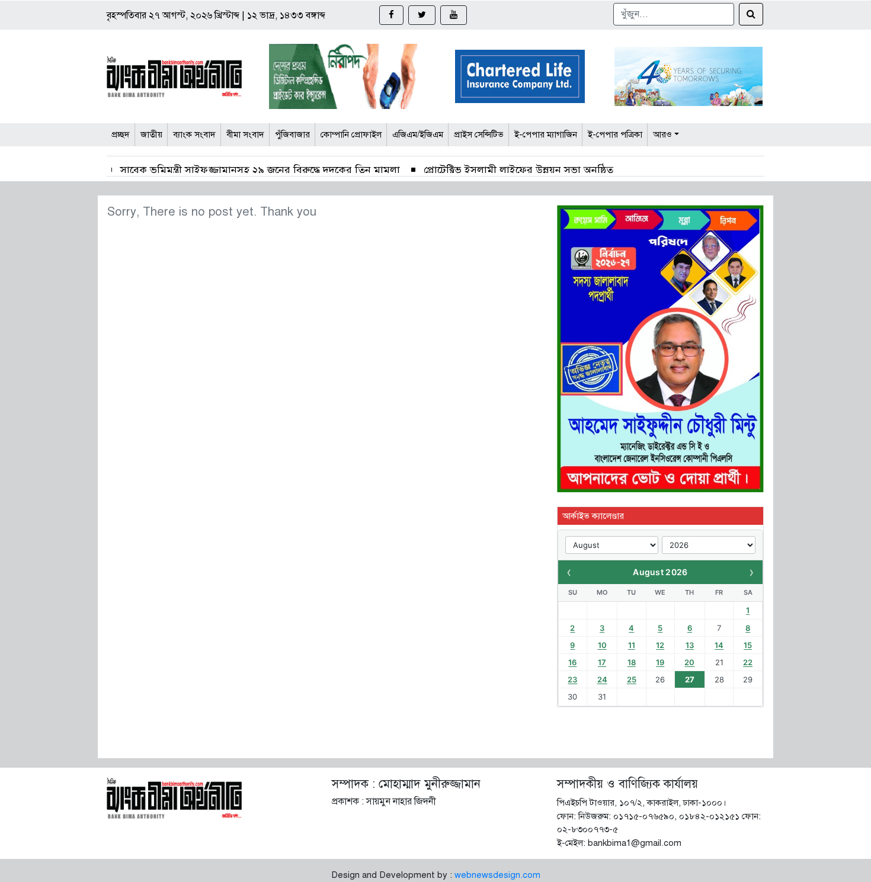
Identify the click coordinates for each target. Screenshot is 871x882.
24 (602, 679)
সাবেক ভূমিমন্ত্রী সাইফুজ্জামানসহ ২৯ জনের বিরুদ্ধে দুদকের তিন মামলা (260, 170)
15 (748, 645)
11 (631, 645)
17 (602, 662)
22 (747, 662)
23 (572, 679)
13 (690, 645)
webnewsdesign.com (497, 875)
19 (660, 662)
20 (689, 662)
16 (572, 662)
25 (631, 679)
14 (719, 645)
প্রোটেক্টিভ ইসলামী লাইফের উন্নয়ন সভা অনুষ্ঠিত (518, 170)
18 (631, 662)
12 (660, 645)
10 (602, 645)
